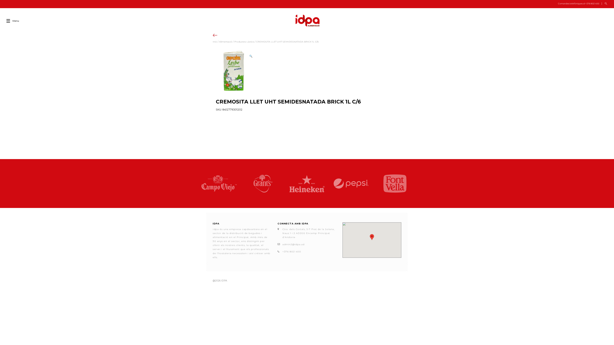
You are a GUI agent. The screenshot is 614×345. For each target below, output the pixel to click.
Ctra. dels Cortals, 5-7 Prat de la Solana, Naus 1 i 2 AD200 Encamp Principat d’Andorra (308, 233)
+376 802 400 (291, 251)
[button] (250, 56)
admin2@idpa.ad (293, 244)
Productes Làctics (244, 41)
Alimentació (225, 41)
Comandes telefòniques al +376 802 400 (578, 3)
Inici (215, 41)
